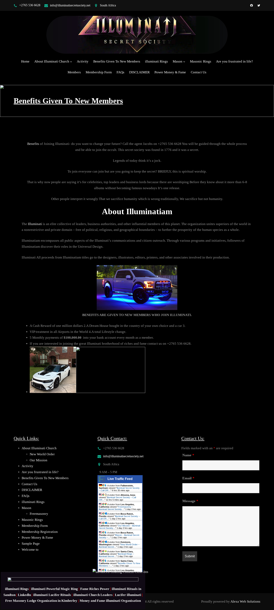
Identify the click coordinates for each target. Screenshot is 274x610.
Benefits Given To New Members (45, 478)
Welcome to (30, 549)
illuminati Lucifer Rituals (52, 595)
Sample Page (31, 543)
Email (188, 478)
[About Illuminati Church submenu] (71, 62)
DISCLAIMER (32, 490)
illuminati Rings (33, 502)
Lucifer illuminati (128, 595)
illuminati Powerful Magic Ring (54, 589)
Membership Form (35, 526)
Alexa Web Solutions (245, 601)
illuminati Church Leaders (93, 595)
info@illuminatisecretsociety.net (70, 5)
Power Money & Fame (37, 537)
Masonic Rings (32, 520)
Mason (26, 508)
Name (188, 455)
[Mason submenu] (184, 62)
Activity (27, 466)
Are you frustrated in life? (40, 472)
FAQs (25, 496)
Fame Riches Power (94, 589)
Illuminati (35, 224)
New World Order (42, 454)
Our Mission (38, 460)
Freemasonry (39, 514)
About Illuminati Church (39, 448)
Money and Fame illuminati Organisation (110, 601)
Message (190, 501)
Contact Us (29, 484)
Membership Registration (40, 532)
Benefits (33, 144)
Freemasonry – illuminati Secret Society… (116, 508)
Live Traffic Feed (120, 479)
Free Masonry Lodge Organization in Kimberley (41, 601)
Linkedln (24, 595)
